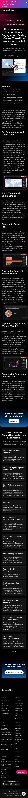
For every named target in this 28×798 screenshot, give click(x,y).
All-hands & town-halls (7, 742)
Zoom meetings (19, 700)
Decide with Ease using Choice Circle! (12, 103)
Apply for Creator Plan (7, 761)
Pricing (3, 759)
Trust (16, 764)
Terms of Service (19, 795)
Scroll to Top (21, 772)
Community (17, 746)
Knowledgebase (19, 725)
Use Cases (17, 733)
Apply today (14, 421)
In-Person (17, 718)
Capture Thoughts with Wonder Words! (13, 100)
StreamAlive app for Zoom (6, 765)
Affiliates (17, 748)
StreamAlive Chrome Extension (6, 768)
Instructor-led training (6, 732)
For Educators (4, 749)
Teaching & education (7, 737)
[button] (24, 11)
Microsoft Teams (19, 708)
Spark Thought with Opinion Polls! (11, 91)
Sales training (4, 725)
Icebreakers (18, 728)
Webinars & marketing (6, 739)
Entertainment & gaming (7, 744)
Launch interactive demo (14, 672)
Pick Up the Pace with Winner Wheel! (12, 97)
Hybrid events (18, 715)
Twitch (16, 713)
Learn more (4, 6)
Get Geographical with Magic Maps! (12, 89)
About (16, 759)
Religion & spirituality (6, 747)
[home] (8, 11)
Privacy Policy (9, 795)
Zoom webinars (19, 703)
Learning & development (4, 729)
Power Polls (4, 703)
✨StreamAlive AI (5, 700)
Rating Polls (4, 708)
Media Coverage (19, 761)
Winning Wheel (5, 710)
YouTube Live (18, 705)
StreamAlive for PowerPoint (5, 772)
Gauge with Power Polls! (9, 94)
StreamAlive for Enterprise (5, 776)
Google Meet (18, 710)
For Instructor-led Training (19, 740)
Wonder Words (5, 705)
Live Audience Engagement (18, 736)
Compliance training (6, 734)
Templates (17, 730)
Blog (16, 743)
